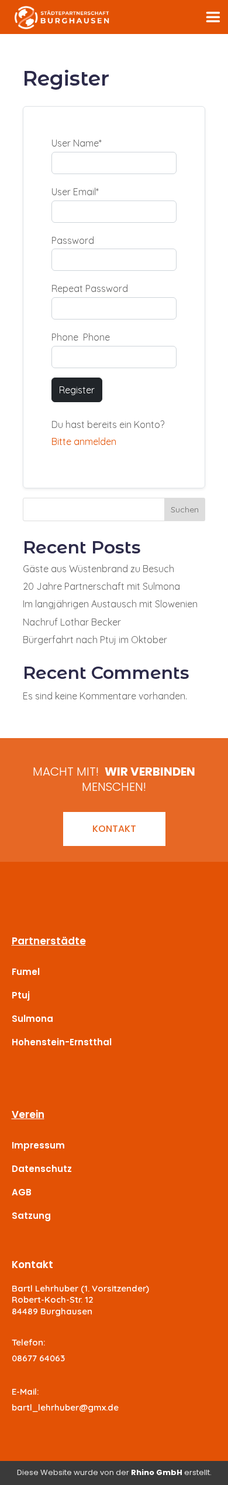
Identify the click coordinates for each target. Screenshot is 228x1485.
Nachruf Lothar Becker (72, 622)
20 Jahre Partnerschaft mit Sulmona (101, 586)
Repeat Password (89, 288)
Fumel (26, 972)
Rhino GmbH (156, 1472)
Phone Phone (80, 337)
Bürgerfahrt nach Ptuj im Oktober (95, 639)
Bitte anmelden (83, 441)
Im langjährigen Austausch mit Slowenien (110, 604)
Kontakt (114, 828)
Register (77, 390)
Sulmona (32, 1018)
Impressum (38, 1145)
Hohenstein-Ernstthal (62, 1042)
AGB (22, 1192)
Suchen (185, 509)
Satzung (31, 1215)
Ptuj (21, 995)
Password (72, 240)
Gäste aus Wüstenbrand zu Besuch (98, 569)
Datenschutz (42, 1169)
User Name (76, 143)
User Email (75, 192)
